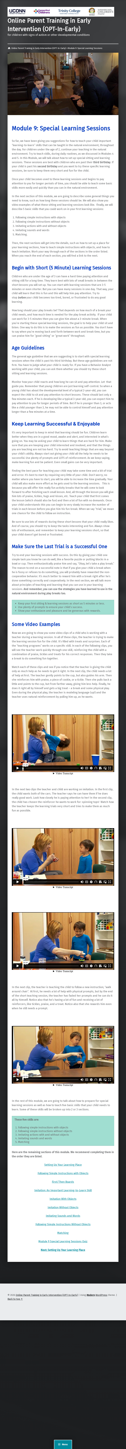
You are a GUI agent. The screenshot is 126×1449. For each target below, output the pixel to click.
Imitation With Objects (63, 1198)
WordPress (101, 1295)
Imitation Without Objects (63, 1207)
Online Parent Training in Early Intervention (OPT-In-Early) (47, 1295)
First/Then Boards (63, 1181)
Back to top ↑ (15, 1298)
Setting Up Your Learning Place (63, 1164)
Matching (63, 1232)
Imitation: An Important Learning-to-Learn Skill (63, 1190)
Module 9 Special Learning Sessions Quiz (62, 1241)
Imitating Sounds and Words (63, 1215)
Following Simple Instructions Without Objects (63, 1224)
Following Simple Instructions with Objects (63, 1173)
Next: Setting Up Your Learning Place (63, 1250)
